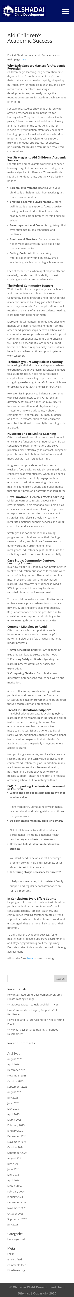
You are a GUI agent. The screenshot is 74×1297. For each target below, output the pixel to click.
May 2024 (13, 1175)
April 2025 (13, 1114)
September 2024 (17, 1152)
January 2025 (15, 1130)
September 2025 (17, 1086)
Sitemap (24, 1293)
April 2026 (13, 1064)
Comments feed (16, 1265)
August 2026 (14, 1059)
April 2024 (13, 1180)
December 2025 (16, 1070)
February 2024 (16, 1191)
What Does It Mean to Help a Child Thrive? (32, 1004)
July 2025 (12, 1097)
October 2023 (15, 1213)
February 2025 (16, 1125)
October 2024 (15, 1147)
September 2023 (17, 1219)
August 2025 (14, 1092)
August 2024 (14, 1158)
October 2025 (15, 1081)
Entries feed (14, 1259)
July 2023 (12, 1224)
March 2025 (14, 1119)
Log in (11, 1254)
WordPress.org (16, 1270)
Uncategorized (16, 1239)
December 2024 (16, 1136)
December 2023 (16, 1202)
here (23, 59)
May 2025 (13, 1108)
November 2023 (16, 1208)
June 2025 (13, 1103)
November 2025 (16, 1075)
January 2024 (15, 1197)
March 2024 (14, 1186)
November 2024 (16, 1142)
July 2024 (12, 1164)
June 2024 (13, 1169)
